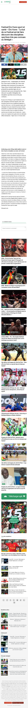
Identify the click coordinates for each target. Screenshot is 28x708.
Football (4, 550)
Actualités (8, 686)
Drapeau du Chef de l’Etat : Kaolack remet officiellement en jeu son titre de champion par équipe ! (14, 439)
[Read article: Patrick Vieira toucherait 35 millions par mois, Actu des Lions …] (4, 667)
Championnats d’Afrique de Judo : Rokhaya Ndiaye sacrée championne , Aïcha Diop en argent (13, 389)
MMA (3, 255)
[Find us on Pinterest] (14, 602)
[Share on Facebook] (4, 64)
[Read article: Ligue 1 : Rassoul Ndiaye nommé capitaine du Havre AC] (4, 568)
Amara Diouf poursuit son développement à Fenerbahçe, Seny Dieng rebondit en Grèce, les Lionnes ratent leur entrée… (18, 673)
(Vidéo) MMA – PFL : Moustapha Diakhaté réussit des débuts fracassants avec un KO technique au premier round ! (12, 338)
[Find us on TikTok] (21, 600)
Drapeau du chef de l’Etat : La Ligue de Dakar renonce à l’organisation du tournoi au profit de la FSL (13, 488)
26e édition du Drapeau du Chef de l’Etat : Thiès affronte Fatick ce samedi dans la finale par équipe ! (14, 364)
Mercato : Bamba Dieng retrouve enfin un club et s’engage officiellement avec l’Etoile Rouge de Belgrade (17, 580)
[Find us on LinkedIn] (24, 600)
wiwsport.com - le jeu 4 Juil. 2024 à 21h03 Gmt (10, 42)
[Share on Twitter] (11, 64)
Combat (23, 42)
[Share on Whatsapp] (17, 64)
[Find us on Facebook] (7, 600)
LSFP (7, 689)
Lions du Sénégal (20, 683)
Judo (3, 385)
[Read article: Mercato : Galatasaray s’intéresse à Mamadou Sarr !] (4, 621)
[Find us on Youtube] (17, 600)
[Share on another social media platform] (24, 64)
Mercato (14, 683)
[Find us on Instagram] (14, 600)
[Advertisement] (14, 13)
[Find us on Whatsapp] (3, 600)
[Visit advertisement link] (14, 73)
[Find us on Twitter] (10, 600)
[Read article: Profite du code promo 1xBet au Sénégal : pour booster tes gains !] (4, 650)
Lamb (3, 359)
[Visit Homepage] (7, 2)
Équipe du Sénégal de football (6, 683)
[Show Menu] (1, 2)
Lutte (3, 460)
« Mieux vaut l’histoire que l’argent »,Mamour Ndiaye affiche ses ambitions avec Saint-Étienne (17, 586)
